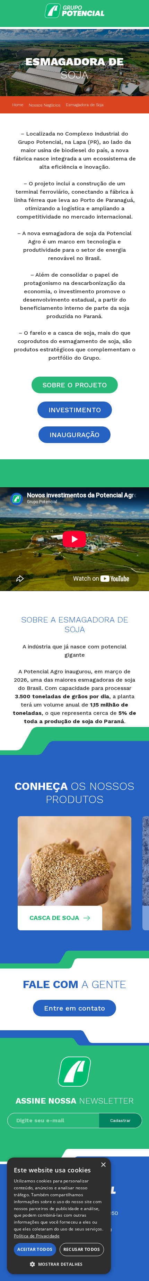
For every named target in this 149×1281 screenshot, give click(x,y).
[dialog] (59, 1216)
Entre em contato (74, 1008)
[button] (59, 1264)
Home (17, 104)
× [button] (103, 1165)
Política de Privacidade (37, 1236)
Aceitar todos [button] (34, 1249)
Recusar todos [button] (81, 1249)
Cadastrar (120, 1120)
